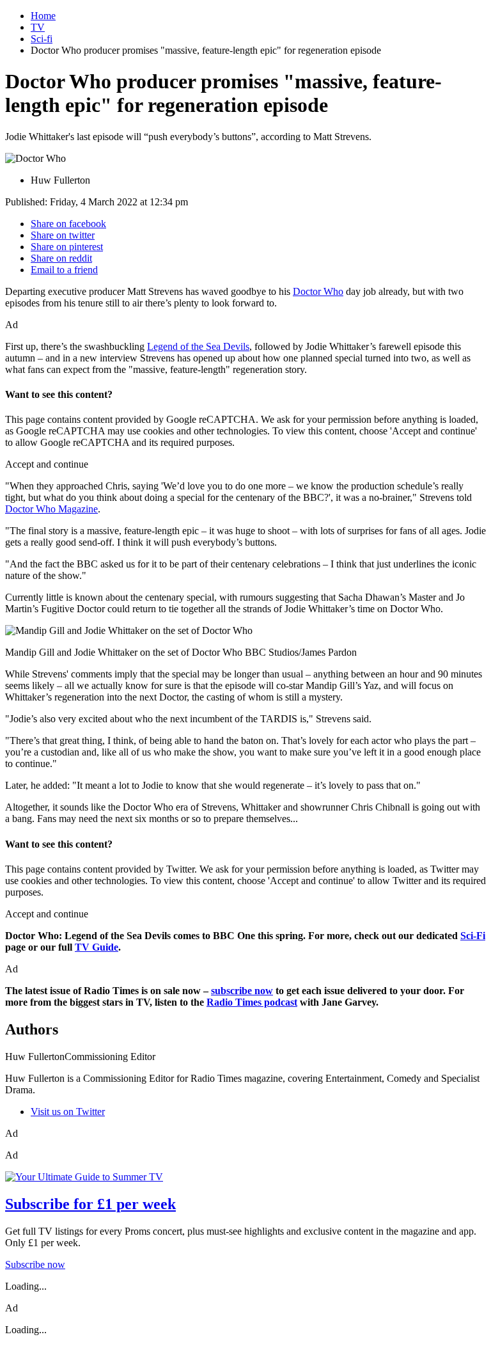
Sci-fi (41, 38)
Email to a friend (64, 269)
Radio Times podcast (252, 1002)
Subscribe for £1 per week (90, 1204)
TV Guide (96, 947)
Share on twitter (63, 235)
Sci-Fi (472, 935)
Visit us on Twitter (68, 1111)
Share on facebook (68, 223)
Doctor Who (318, 291)
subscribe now (242, 990)
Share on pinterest (67, 246)
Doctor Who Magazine (51, 508)
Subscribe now (35, 1264)
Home (43, 15)
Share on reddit (61, 258)
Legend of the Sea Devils (198, 346)
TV (38, 27)
